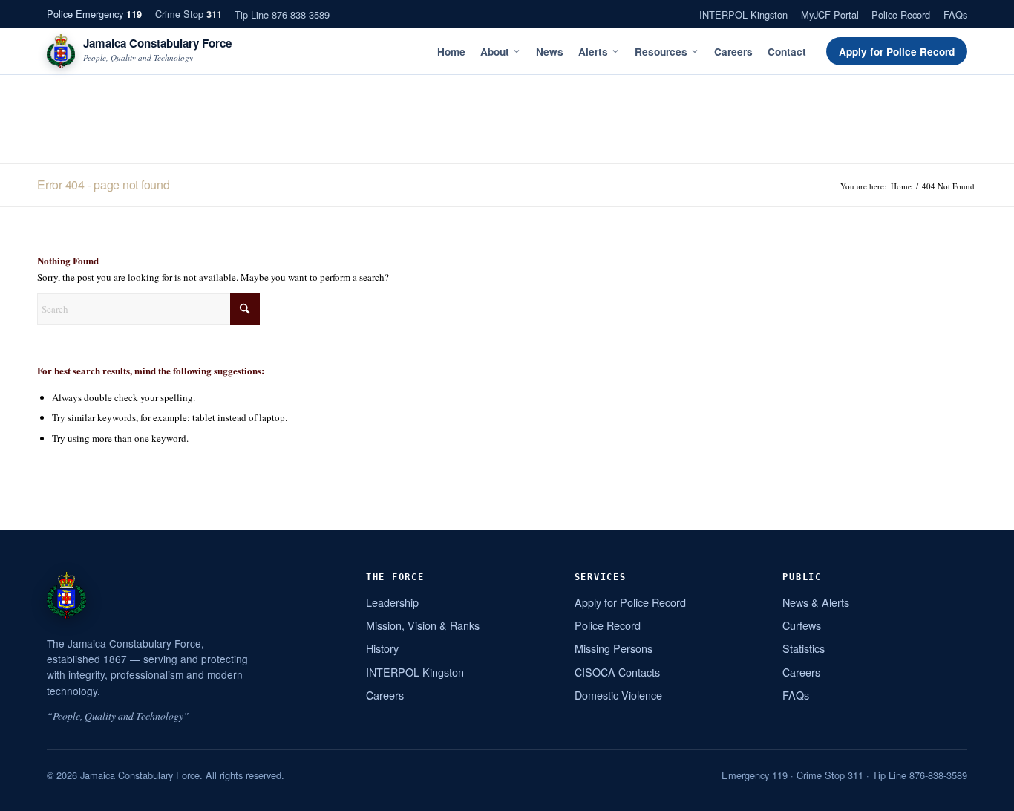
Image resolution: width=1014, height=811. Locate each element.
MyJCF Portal (830, 14)
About (494, 52)
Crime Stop (188, 14)
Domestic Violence (618, 695)
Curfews (801, 625)
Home (451, 52)
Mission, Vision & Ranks (423, 625)
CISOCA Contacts (617, 672)
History (382, 648)
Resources (661, 52)
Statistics (803, 648)
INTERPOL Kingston (743, 14)
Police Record (900, 14)
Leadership (392, 602)
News (549, 52)
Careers (733, 52)
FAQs (955, 14)
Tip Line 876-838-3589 (282, 14)
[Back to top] (983, 794)
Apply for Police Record (897, 52)
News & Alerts (815, 602)
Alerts (593, 52)
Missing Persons (613, 648)
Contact (787, 52)
